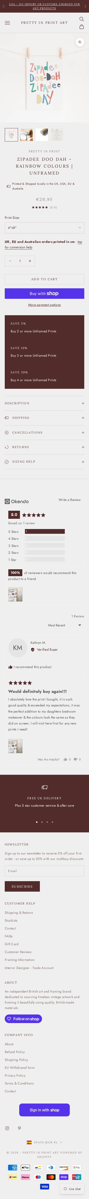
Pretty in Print (44, 151)
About (9, 1044)
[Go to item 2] (26, 134)
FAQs (9, 936)
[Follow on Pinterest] (19, 1128)
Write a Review (70, 499)
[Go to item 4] (57, 134)
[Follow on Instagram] (7, 1128)
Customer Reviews (18, 951)
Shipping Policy (16, 1059)
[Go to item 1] (11, 134)
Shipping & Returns (19, 912)
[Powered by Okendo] (17, 501)
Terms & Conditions (19, 1083)
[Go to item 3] (41, 134)
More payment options (44, 304)
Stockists (11, 920)
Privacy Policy (15, 1075)
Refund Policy (15, 1051)
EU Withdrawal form (20, 1067)
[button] (15, 594)
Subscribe (22, 886)
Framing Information (19, 959)
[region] (44, 799)
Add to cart (44, 279)
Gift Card (12, 944)
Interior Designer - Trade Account (29, 967)
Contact (10, 928)
